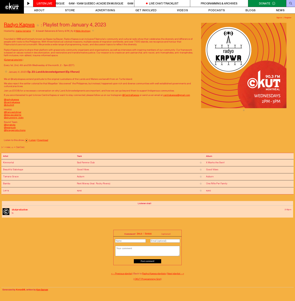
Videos (182, 10)
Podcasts (216, 10)
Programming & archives (219, 3)
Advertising (105, 10)
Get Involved (146, 10)
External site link (13, 59)
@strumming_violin (14, 117)
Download (42, 140)
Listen (32, 140)
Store (70, 10)
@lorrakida (9, 124)
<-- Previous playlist (121, 273)
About (39, 10)
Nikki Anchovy (83, 30)
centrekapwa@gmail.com (176, 95)
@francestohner (12, 112)
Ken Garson (42, 290)
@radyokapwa (11, 99)
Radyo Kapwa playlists (154, 273)
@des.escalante (12, 114)
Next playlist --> (175, 273)
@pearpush (10, 127)
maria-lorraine (23, 30)
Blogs (250, 10)
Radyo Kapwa (19, 25)
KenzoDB (20, 290)
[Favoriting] (38, 25)
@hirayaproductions (14, 130)
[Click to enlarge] (243, 107)
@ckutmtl (9, 104)
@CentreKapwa (130, 95)
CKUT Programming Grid (147, 278)
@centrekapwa (12, 102)
